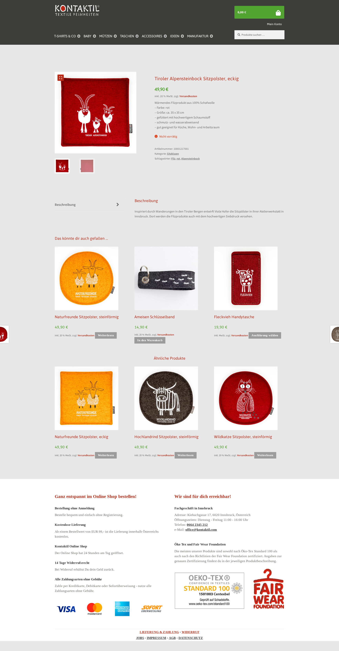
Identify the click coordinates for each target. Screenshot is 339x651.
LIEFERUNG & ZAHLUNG (159, 632)
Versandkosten (188, 96)
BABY (87, 36)
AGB (172, 638)
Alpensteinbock (190, 158)
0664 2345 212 (197, 525)
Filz (173, 158)
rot (178, 158)
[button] (60, 78)
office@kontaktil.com (201, 530)
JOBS (140, 638)
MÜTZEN (105, 36)
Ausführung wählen (265, 335)
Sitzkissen (173, 153)
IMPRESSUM (156, 638)
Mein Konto (274, 24)
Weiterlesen (106, 335)
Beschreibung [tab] (65, 204)
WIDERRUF (191, 632)
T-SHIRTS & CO (65, 36)
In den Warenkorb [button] (149, 340)
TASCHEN (127, 36)
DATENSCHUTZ (191, 638)
